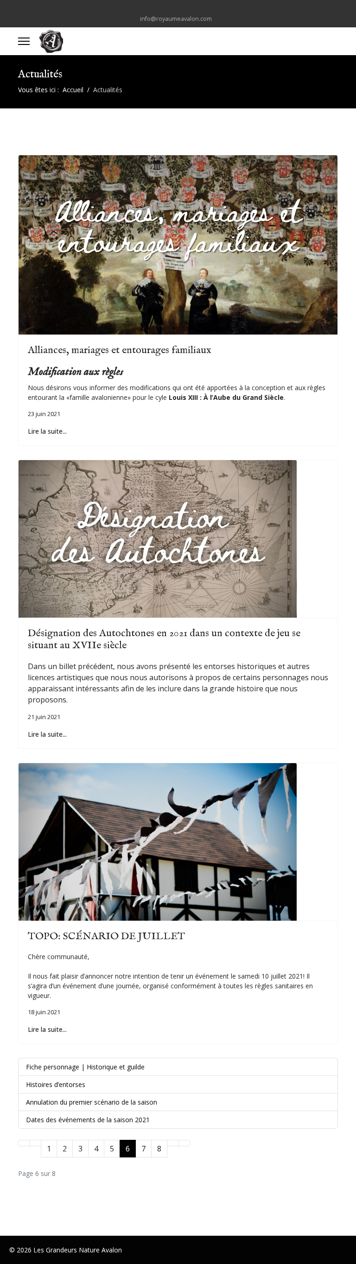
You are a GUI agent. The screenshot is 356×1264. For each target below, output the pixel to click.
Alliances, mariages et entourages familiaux (119, 350)
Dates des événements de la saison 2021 (88, 1119)
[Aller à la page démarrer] (24, 1143)
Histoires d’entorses (55, 1084)
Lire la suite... (47, 431)
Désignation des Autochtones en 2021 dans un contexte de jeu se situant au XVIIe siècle (164, 639)
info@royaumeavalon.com (176, 19)
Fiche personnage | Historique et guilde (85, 1066)
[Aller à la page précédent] (35, 1143)
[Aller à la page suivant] (173, 1143)
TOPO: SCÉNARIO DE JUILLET (106, 936)
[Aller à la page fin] (184, 1143)
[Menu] (24, 41)
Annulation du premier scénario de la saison (91, 1102)
